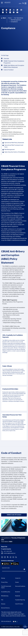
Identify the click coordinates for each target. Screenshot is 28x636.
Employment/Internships (10, 389)
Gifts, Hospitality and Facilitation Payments (12, 336)
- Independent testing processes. (11, 322)
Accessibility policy (5, 591)
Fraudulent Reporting (20, 599)
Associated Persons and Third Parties (11, 416)
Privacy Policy (4, 582)
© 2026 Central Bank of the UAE (10, 627)
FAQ (2, 599)
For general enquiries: (6, 549)
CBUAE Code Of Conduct (14, 515)
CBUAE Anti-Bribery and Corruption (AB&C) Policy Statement (14, 66)
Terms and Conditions (20, 586)
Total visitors (6, 541)
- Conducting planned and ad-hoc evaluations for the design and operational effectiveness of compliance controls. (13, 121)
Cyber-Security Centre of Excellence (14, 152)
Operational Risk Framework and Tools (13, 146)
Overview (6, 58)
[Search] (23, 3)
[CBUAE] (7, 2)
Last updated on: (13, 539)
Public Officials (7, 366)
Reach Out (4, 546)
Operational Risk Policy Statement (14, 142)
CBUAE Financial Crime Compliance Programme (14, 62)
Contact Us (17, 578)
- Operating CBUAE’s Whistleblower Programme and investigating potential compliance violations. (12, 134)
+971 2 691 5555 (8, 551)
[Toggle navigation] (25, 3)
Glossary (3, 604)
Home (10, 18)
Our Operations (18, 18)
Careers (17, 582)
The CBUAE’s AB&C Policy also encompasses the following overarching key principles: (13, 328)
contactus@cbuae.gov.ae (9, 553)
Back (4, 18)
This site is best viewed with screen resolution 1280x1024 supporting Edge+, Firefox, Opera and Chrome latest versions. (13, 614)
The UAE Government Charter (6, 587)
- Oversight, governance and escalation (13, 307)
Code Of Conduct (19, 604)
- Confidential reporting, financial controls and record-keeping (11, 319)
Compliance (8, 28)
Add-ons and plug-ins (6, 621)
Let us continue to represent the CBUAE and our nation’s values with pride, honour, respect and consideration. (14, 506)
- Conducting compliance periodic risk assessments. (12, 116)
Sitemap (3, 578)
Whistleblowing (4, 595)
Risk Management (16, 20)
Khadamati (17, 595)
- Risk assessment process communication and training (10, 310)
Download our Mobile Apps (7, 560)
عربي (20, 3)
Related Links (7, 139)
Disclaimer (17, 591)
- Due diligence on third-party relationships (10, 316)
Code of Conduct (9, 70)
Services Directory (5, 608)
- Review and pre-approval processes (13, 313)
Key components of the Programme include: (12, 303)
